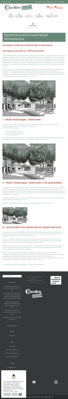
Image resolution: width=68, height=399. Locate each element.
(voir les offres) (40, 264)
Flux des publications (12, 349)
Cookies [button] (14, 394)
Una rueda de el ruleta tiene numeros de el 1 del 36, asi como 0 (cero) (12, 312)
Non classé (12, 335)
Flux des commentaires (12, 353)
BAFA (21, 232)
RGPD (50, 397)
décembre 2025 (12, 367)
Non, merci (7, 394)
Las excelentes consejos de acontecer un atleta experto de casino (12, 287)
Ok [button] (20, 394)
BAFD (9, 55)
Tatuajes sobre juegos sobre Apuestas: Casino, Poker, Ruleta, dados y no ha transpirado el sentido (12, 304)
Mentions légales (44, 397)
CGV (53, 397)
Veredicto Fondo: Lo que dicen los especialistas (12, 318)
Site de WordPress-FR (12, 356)
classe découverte (37, 239)
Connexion (12, 346)
